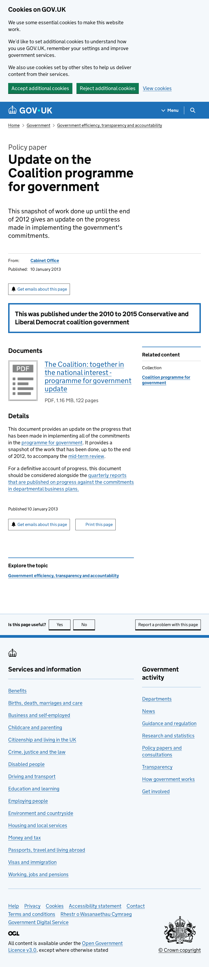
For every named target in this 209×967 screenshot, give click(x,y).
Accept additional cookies (40, 88)
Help (13, 906)
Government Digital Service (38, 922)
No (88, 624)
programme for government (51, 442)
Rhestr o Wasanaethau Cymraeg (96, 914)
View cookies (157, 88)
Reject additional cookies (108, 88)
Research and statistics (168, 735)
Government (38, 125)
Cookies (55, 906)
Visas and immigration (32, 862)
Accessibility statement (95, 906)
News (148, 711)
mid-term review (86, 456)
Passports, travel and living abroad (46, 850)
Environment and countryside (40, 813)
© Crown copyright (179, 950)
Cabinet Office (44, 260)
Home (14, 125)
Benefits (17, 691)
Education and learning (33, 789)
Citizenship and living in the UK (42, 740)
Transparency (157, 767)
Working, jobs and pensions (38, 874)
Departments (157, 699)
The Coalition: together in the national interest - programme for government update (88, 376)
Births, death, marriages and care (45, 703)
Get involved (156, 791)
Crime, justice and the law (37, 752)
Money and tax (24, 837)
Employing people (28, 801)
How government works (168, 779)
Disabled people (26, 764)
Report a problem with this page (168, 624)
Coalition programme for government (166, 380)
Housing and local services (37, 825)
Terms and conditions (31, 914)
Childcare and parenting (35, 727)
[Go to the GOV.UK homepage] (30, 110)
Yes (63, 624)
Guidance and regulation (169, 723)
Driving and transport (32, 776)
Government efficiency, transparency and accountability (109, 125)
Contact (136, 906)
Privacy (32, 906)
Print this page (99, 524)
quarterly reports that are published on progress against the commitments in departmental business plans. (71, 482)
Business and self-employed (39, 715)
